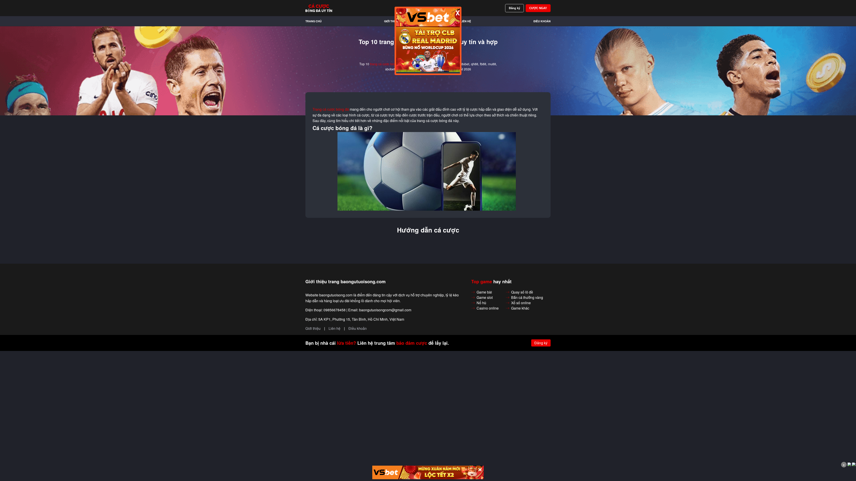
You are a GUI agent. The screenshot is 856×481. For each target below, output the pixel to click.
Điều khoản (542, 21)
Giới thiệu (391, 21)
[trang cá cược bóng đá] (318, 8)
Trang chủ (313, 21)
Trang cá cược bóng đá (331, 109)
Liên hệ (466, 21)
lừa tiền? (346, 343)
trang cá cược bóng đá (386, 63)
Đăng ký (514, 8)
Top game (481, 281)
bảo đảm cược (411, 343)
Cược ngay (538, 8)
